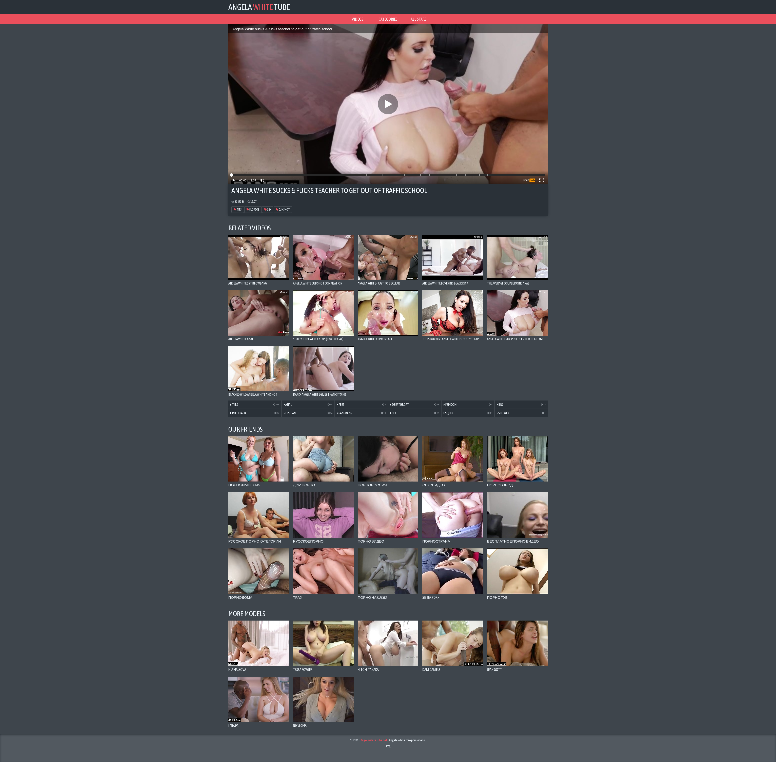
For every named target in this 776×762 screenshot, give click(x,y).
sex (269, 209)
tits (239, 209)
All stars (418, 19)
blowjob (254, 209)
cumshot (284, 209)
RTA (388, 746)
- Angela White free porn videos (393, 740)
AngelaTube (259, 7)
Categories (388, 19)
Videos (357, 19)
